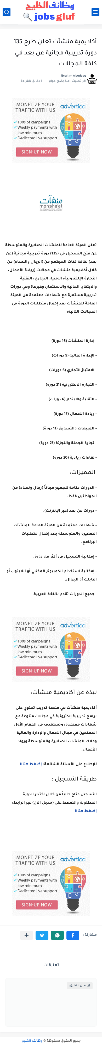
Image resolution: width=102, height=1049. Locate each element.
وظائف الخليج (32, 1041)
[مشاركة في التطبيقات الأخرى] (26, 935)
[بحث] (6, 12)
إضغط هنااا (30, 765)
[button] (72, 935)
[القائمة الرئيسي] (95, 12)
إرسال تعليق (79, 986)
